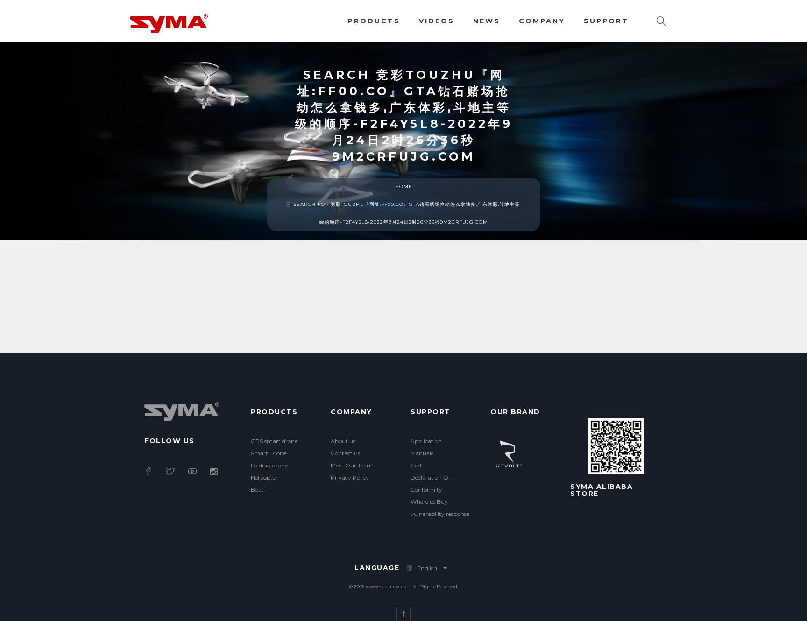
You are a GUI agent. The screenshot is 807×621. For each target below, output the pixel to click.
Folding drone (269, 465)
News (486, 21)
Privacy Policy (350, 477)
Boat (257, 489)
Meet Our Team (352, 465)
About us (343, 441)
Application (426, 441)
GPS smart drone (274, 441)
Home (403, 186)
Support (606, 21)
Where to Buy (429, 501)
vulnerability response (440, 513)
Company (542, 21)
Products (374, 21)
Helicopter (264, 477)
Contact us (345, 453)
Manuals (422, 453)
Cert (416, 465)
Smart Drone (268, 453)
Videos (436, 21)
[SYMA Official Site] (169, 23)
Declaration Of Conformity (430, 483)
